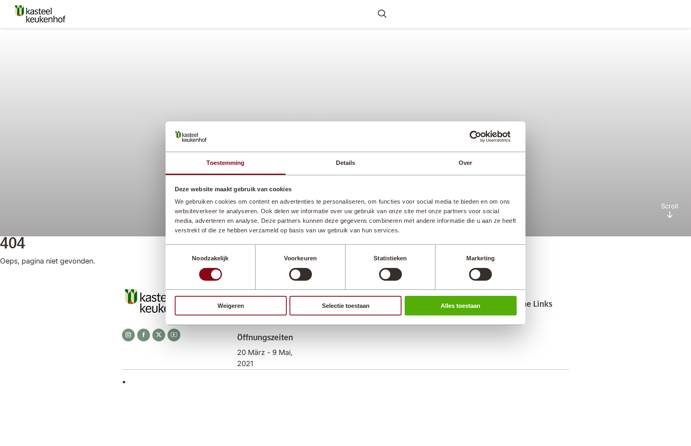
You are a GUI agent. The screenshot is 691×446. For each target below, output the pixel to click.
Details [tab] (345, 162)
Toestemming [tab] (225, 162)
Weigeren (231, 305)
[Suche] (382, 14)
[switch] (300, 274)
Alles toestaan (460, 305)
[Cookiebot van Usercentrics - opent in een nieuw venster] (482, 137)
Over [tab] (465, 162)
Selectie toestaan (345, 305)
